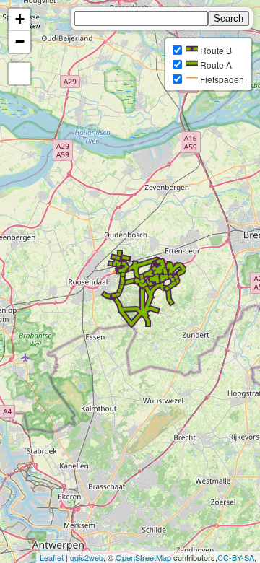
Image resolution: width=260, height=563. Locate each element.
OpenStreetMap (143, 557)
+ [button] (20, 19)
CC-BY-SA (235, 557)
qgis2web (86, 557)
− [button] (20, 41)
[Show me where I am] (19, 73)
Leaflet (52, 557)
